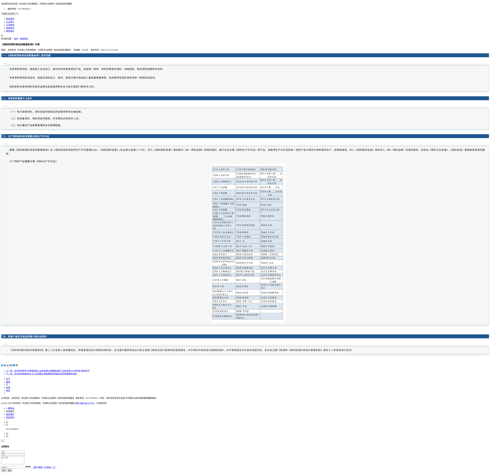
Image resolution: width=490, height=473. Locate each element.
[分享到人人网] (14, 365)
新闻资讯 (24, 39)
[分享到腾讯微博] (11, 365)
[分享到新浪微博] (8, 365)
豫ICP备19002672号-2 (85, 403)
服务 (8, 382)
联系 (8, 391)
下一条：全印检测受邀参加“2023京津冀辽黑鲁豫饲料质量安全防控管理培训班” (41, 374)
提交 (9, 470)
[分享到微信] (17, 365)
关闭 (3, 470)
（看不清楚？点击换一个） (44, 467)
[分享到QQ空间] (5, 365)
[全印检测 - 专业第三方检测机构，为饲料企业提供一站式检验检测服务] (17, 13)
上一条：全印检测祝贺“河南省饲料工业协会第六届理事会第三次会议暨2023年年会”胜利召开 (48, 371)
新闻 (8, 388)
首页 (16, 39)
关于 (8, 379)
